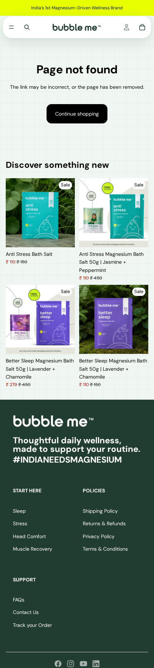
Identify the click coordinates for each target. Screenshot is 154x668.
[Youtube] (83, 663)
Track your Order (32, 625)
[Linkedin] (96, 663)
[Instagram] (70, 663)
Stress (20, 523)
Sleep (19, 511)
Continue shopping (77, 114)
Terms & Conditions (105, 549)
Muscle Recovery (32, 549)
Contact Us (26, 612)
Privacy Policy (99, 536)
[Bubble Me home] (53, 421)
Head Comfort (29, 536)
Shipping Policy (100, 511)
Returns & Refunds (104, 523)
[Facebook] (58, 663)
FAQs (18, 599)
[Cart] (142, 27)
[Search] (27, 27)
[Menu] (11, 27)
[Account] (126, 27)
